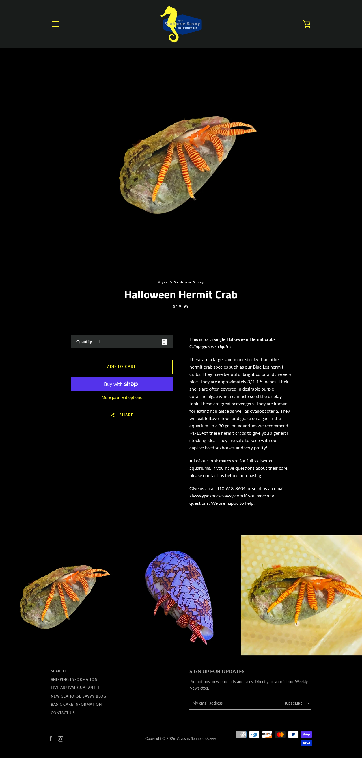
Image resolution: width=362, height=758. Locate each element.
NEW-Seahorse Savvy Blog (78, 696)
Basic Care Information (76, 704)
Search (58, 671)
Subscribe (294, 703)
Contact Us (63, 713)
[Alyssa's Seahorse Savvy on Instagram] (60, 738)
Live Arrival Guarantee (75, 688)
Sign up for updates (217, 671)
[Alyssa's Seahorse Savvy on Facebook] (51, 738)
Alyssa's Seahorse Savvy (196, 738)
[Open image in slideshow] (181, 162)
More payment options (122, 397)
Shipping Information (74, 679)
